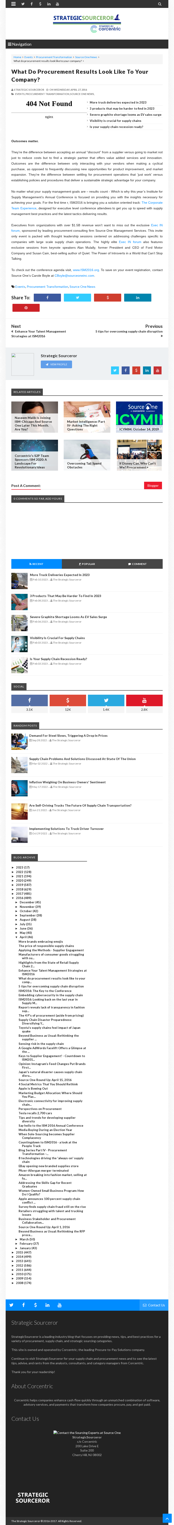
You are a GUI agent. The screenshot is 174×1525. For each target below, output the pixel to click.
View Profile (58, 364)
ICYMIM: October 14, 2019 (139, 429)
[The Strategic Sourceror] (87, 22)
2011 (20, 1270)
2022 (20, 872)
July (23, 924)
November (27, 907)
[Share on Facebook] (47, 298)
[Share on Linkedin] (137, 298)
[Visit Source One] (107, 298)
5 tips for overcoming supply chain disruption (51, 986)
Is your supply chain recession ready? (116, 127)
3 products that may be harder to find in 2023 (122, 108)
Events (28, 57)
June (23, 928)
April (23, 937)
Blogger (153, 485)
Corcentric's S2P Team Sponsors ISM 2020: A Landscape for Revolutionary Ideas (32, 461)
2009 (20, 1278)
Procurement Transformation (54, 57)
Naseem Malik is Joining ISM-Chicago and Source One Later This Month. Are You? (33, 423)
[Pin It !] (26, 308)
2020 (20, 880)
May (23, 933)
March (24, 1239)
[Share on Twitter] (77, 298)
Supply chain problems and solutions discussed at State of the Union (82, 759)
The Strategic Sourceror (25, 1521)
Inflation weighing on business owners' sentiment (67, 782)
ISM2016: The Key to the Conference (45, 991)
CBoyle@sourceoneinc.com (74, 275)
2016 (20, 898)
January (25, 1248)
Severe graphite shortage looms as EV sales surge (126, 114)
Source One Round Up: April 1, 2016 (44, 1227)
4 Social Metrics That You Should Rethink (48, 1084)
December (27, 902)
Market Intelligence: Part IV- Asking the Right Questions (86, 425)
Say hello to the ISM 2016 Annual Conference (51, 1125)
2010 (20, 1274)
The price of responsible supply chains (46, 946)
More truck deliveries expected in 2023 (118, 102)
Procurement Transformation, (48, 93)
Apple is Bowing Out (33, 1088)
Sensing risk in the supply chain (41, 1044)
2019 (20, 885)
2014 (20, 1256)
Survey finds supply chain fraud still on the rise (52, 1207)
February (26, 1243)
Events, (20, 93)
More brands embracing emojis (41, 941)
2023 (20, 867)
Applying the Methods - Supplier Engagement (51, 950)
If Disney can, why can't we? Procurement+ (137, 465)
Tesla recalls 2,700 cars (35, 1113)
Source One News (86, 57)
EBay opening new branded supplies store (49, 1166)
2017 (20, 893)
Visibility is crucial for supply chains (115, 121)
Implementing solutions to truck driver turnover (66, 829)
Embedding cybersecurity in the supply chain (51, 995)
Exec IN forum (130, 242)
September (28, 915)
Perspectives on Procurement (40, 1109)
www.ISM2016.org (86, 270)
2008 (20, 1283)
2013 (20, 1261)
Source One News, (82, 93)
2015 (20, 1252)
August (25, 919)
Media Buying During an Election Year (45, 1130)
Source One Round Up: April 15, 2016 (45, 1080)
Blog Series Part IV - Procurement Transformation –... (43, 1152)
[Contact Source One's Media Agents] (87, 1433)
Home (17, 57)
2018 (20, 889)
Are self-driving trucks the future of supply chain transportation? (80, 805)
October (26, 911)
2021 (20, 876)
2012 (20, 1265)
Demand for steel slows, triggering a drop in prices (68, 735)
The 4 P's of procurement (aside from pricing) (51, 1015)
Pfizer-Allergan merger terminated (44, 1170)
